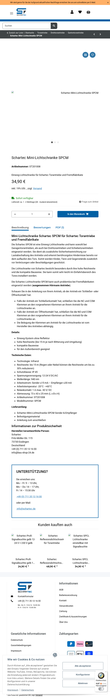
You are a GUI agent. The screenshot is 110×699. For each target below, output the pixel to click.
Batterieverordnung (68, 595)
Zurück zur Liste (16, 33)
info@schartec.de (26, 508)
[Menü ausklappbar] (11, 12)
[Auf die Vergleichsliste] (85, 55)
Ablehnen (83, 683)
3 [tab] (58, 142)
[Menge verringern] (15, 214)
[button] (72, 12)
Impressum (12, 690)
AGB (61, 589)
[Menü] (105, 672)
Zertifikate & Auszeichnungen (73, 616)
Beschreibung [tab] (20, 227)
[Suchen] (54, 26)
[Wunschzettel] (80, 12)
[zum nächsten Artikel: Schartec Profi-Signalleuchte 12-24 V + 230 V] (100, 34)
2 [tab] (55, 142)
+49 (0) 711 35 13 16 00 (29, 496)
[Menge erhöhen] (49, 214)
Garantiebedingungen (21, 645)
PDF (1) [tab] (60, 227)
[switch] (101, 688)
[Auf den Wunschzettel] (93, 55)
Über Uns (63, 622)
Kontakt (63, 600)
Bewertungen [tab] (42, 227)
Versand (37, 188)
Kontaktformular (25, 596)
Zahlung (63, 611)
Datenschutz (27, 690)
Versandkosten (66, 606)
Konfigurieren (83, 674)
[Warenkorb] (89, 12)
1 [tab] (52, 142)
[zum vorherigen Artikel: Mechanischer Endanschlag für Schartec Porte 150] (94, 34)
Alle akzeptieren (83, 666)
